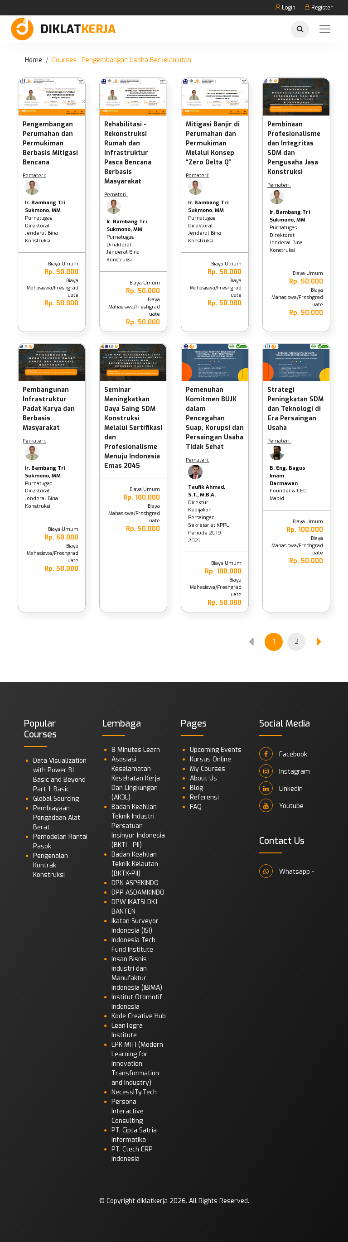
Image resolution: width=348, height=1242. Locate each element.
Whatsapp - (295, 871)
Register (321, 7)
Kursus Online (210, 759)
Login (287, 7)
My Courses (207, 769)
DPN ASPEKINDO (135, 883)
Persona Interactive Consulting (127, 1111)
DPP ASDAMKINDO (137, 892)
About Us (203, 778)
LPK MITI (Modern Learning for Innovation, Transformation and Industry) (137, 1063)
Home (33, 60)
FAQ (196, 807)
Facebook (292, 754)
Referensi (204, 797)
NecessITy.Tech (134, 1092)
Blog (196, 788)
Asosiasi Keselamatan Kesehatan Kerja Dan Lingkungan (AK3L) (135, 778)
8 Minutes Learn (135, 750)
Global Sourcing (56, 798)
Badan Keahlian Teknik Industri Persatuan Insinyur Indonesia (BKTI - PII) (138, 826)
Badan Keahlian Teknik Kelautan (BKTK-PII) (134, 864)
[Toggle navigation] (325, 29)
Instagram (293, 771)
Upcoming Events (216, 750)
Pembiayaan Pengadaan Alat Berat (56, 818)
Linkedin (290, 789)
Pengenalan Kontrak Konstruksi (50, 865)
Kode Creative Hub (138, 1016)
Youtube (290, 806)
